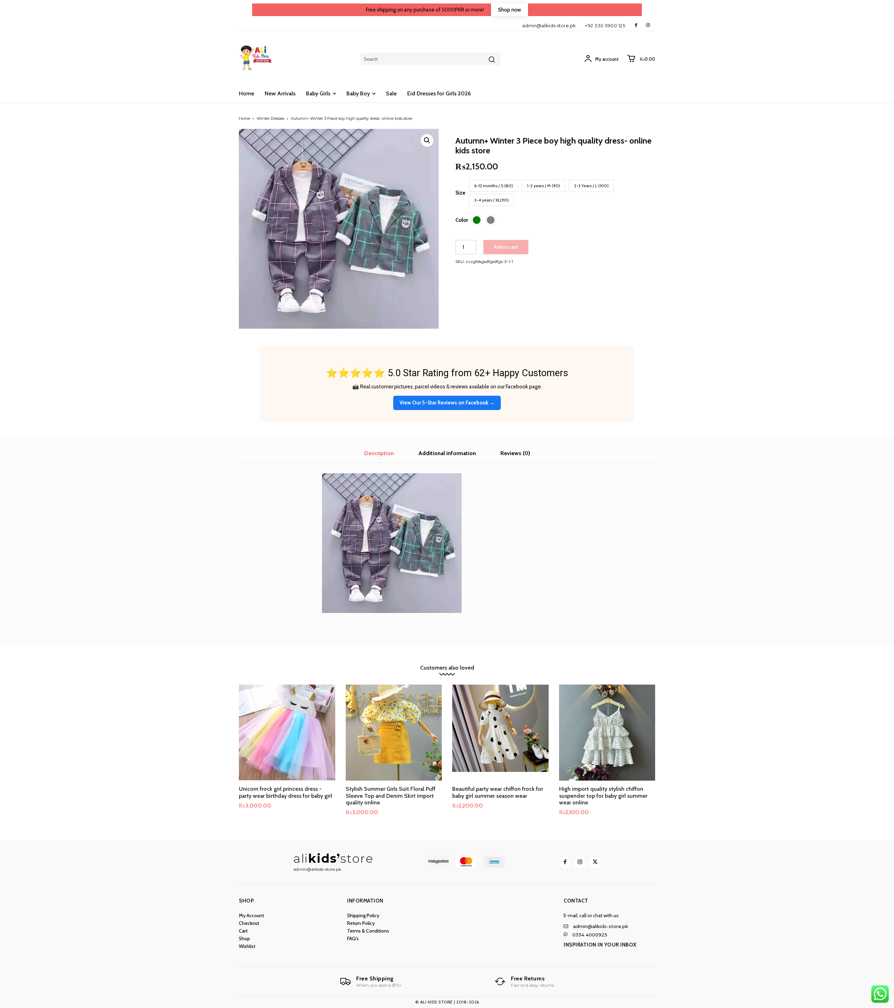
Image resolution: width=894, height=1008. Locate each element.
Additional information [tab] (447, 453)
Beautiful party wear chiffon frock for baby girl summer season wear (497, 792)
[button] (427, 140)
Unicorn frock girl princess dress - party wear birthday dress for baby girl (285, 792)
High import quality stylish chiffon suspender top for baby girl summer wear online (603, 795)
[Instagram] (648, 25)
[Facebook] (636, 25)
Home (244, 118)
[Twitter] (595, 862)
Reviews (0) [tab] (515, 453)
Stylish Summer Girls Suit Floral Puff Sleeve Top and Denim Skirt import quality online (390, 795)
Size (460, 193)
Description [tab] (379, 453)
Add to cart (506, 247)
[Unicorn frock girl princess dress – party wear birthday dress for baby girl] (287, 733)
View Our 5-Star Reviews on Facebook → (447, 403)
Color (461, 220)
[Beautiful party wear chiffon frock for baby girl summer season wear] (500, 733)
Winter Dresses (270, 118)
